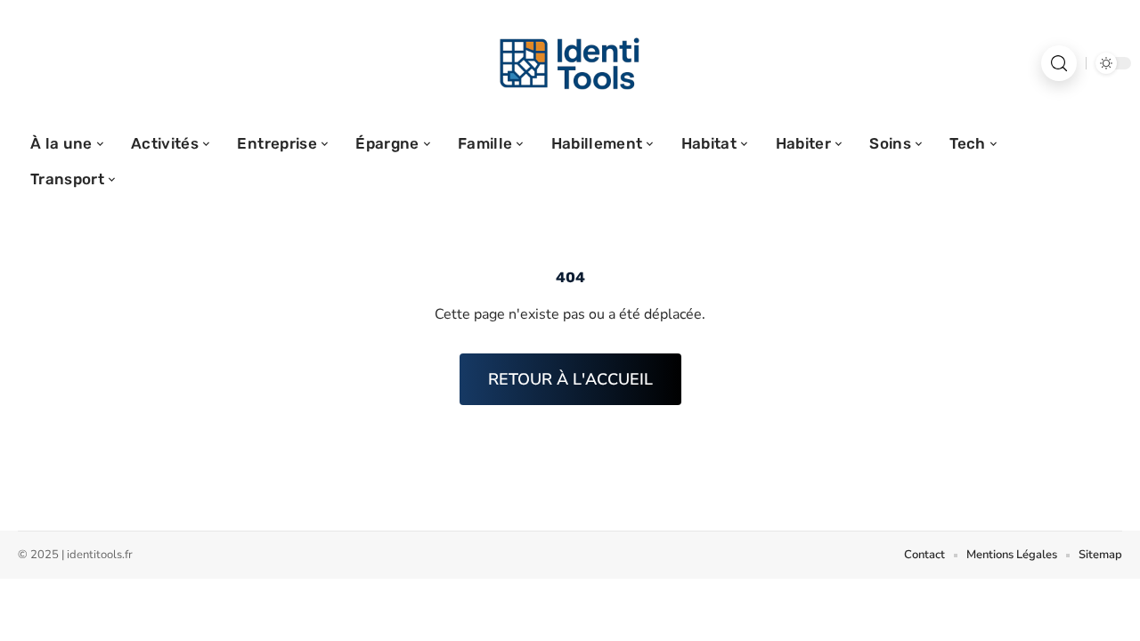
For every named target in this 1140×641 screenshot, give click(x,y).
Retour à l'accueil (570, 379)
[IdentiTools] (570, 63)
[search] (1059, 63)
